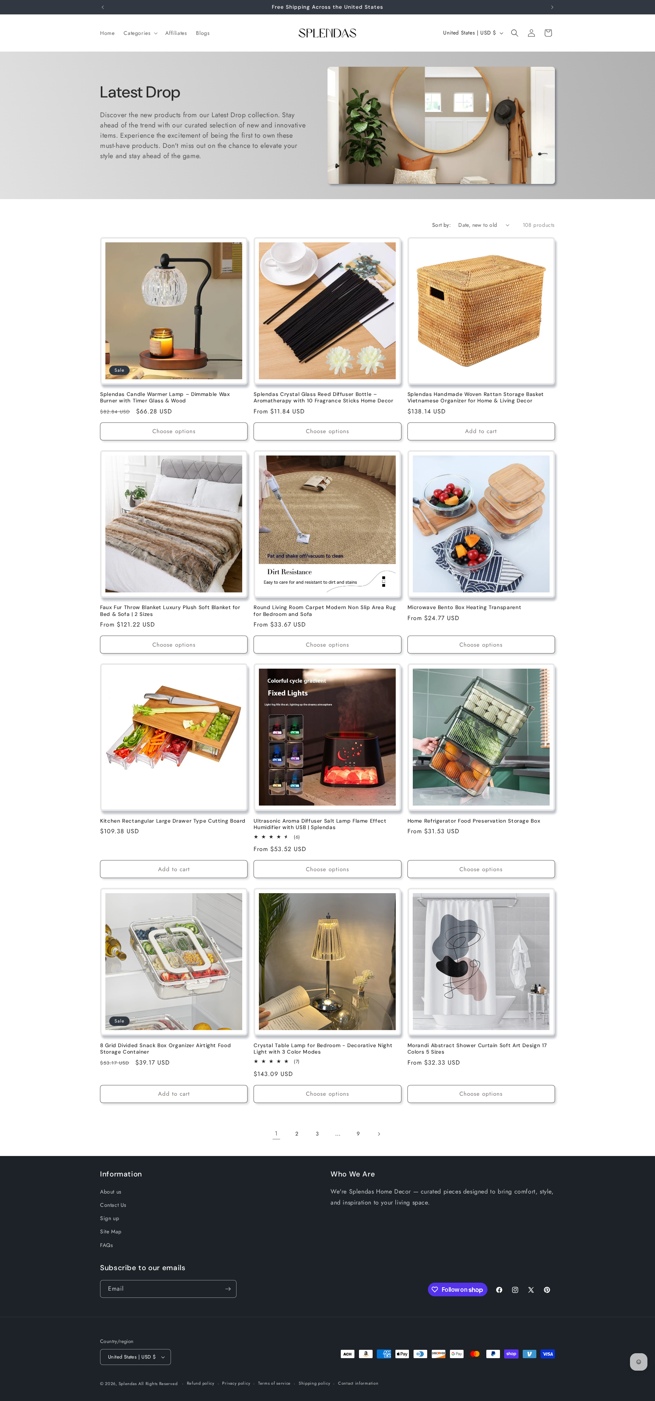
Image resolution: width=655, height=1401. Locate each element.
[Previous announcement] (102, 7)
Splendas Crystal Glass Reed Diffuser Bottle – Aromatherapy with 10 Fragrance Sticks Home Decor (323, 397)
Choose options (174, 431)
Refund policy (201, 1383)
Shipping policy (315, 1383)
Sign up (109, 1218)
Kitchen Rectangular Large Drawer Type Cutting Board (173, 821)
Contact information (358, 1383)
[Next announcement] (552, 7)
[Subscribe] (227, 1289)
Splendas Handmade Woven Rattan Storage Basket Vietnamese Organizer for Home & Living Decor (475, 397)
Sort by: (441, 225)
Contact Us (113, 1205)
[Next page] (378, 1134)
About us (111, 1191)
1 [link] (276, 1133)
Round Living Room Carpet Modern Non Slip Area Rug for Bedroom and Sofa (325, 610)
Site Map (111, 1231)
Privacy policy (236, 1383)
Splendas (128, 1384)
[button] (140, 33)
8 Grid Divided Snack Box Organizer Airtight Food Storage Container (165, 1048)
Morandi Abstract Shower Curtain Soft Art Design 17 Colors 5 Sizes (477, 1048)
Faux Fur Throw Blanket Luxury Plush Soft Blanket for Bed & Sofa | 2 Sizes (170, 610)
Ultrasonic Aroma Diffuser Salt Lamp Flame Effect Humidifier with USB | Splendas (320, 824)
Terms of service (274, 1383)
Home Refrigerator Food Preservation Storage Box (474, 821)
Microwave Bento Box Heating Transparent (464, 607)
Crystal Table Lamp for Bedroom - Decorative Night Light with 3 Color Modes (323, 1048)
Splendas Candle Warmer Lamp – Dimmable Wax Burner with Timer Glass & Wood (165, 397)
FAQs (106, 1245)
